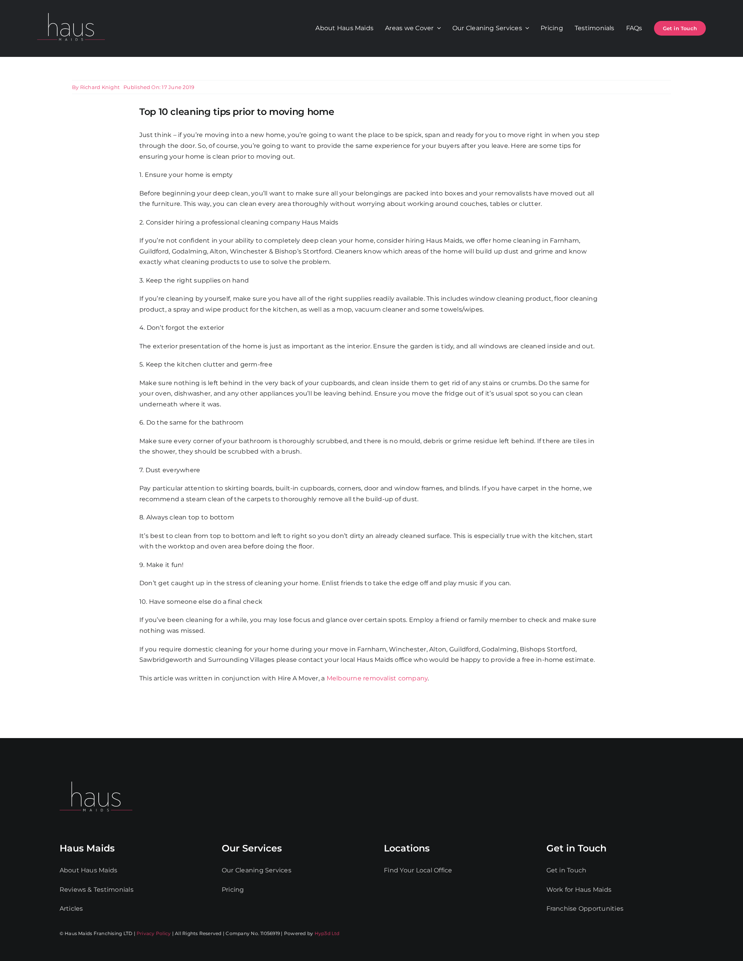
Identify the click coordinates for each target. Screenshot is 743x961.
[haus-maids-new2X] (71, 11)
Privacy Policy (154, 933)
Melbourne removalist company (377, 678)
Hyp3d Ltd (327, 933)
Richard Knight (100, 87)
